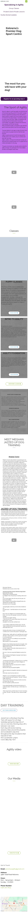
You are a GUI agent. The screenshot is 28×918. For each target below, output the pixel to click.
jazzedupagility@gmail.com (14, 869)
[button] (26, 1)
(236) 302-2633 (6, 887)
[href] (14, 904)
